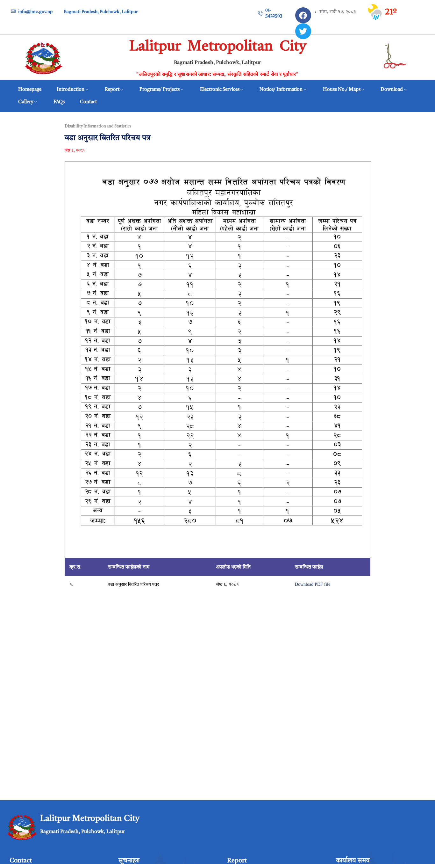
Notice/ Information (281, 89)
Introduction (70, 89)
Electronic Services (219, 89)
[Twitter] (303, 31)
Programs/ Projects (159, 89)
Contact (88, 102)
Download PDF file (312, 584)
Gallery (25, 102)
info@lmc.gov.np (35, 12)
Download (392, 89)
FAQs (59, 102)
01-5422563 (273, 13)
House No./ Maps (341, 89)
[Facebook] (303, 15)
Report (112, 89)
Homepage (29, 89)
